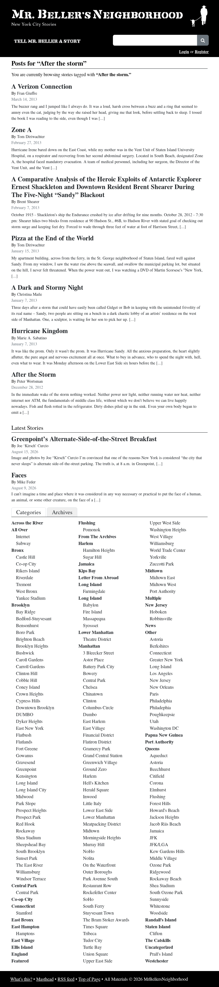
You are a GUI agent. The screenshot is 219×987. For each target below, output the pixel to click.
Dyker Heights (29, 721)
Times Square (95, 926)
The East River (29, 865)
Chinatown (93, 694)
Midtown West (163, 584)
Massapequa (94, 618)
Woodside (159, 913)
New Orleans (162, 687)
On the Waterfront (99, 865)
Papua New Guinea (164, 734)
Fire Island (92, 612)
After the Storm (33, 374)
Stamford (24, 913)
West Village (161, 536)
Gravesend (25, 762)
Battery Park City (98, 666)
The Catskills (158, 940)
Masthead (45, 979)
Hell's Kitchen (96, 783)
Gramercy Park (96, 748)
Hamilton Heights (99, 550)
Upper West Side (165, 523)
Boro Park (25, 632)
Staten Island (158, 926)
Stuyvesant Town (98, 913)
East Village (23, 940)
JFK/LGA (159, 844)
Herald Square (96, 790)
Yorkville (158, 557)
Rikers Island (28, 570)
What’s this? (21, 979)
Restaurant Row (97, 885)
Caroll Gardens (29, 659)
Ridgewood (160, 872)
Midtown (91, 831)
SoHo (88, 899)
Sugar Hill (92, 557)
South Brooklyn (30, 851)
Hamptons (25, 933)
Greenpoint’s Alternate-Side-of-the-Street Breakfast (84, 438)
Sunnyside (159, 899)
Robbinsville (161, 618)
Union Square (95, 954)
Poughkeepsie (162, 714)
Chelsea (90, 687)
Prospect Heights (31, 810)
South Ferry (93, 906)
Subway (23, 543)
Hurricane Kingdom (39, 330)
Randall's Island (161, 919)
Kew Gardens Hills (167, 851)
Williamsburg (28, 872)
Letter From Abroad (98, 577)
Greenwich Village (100, 762)
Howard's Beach (164, 810)
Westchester (156, 960)
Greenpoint (26, 769)
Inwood (90, 796)
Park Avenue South (100, 878)
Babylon (90, 605)
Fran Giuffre (27, 93)
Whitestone (160, 906)
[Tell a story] (60, 40)
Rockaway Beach (165, 878)
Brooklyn (20, 604)
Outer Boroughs (97, 872)
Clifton (156, 933)
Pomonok (91, 529)
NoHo (88, 851)
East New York (30, 728)
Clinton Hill (26, 673)
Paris (154, 694)
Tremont (23, 584)
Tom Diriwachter (31, 136)
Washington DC (164, 728)
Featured (20, 960)
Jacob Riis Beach (165, 824)
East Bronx (22, 919)
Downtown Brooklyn (35, 707)
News (150, 625)
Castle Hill (25, 557)
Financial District (98, 735)
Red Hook (25, 824)
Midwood (24, 796)
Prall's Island (161, 954)
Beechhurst (160, 769)
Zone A (21, 129)
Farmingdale (94, 591)
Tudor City (92, 940)
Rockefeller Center (99, 892)
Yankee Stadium (30, 598)
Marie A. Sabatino (32, 338)
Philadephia (160, 707)
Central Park (24, 885)
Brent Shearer (28, 201)
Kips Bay (87, 570)
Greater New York (166, 659)
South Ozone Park (166, 892)
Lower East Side (98, 810)
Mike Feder (26, 482)
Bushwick (25, 653)
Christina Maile (29, 294)
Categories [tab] (28, 512)
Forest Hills (160, 803)
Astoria (156, 639)
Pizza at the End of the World (52, 238)
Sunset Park (26, 858)
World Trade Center (167, 550)
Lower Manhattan (95, 632)
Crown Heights (29, 694)
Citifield (157, 776)
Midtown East (162, 577)
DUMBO (24, 714)
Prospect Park (28, 817)
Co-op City (26, 564)
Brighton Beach (30, 639)
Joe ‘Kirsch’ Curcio (32, 445)
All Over (19, 529)
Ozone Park (160, 865)
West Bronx (26, 591)
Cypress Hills (28, 701)
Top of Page (89, 979)
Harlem (85, 543)
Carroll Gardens (30, 666)
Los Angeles (161, 673)
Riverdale (24, 577)
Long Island (27, 783)
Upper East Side (97, 961)
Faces (19, 475)
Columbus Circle (98, 707)
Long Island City (31, 790)
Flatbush (23, 735)
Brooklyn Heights (32, 646)
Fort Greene (27, 748)
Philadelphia (161, 701)
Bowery (90, 673)
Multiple (153, 598)
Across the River (27, 522)
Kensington (26, 776)
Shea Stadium (28, 837)
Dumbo (90, 714)
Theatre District (97, 639)
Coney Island (28, 687)
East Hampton (25, 926)
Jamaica (86, 563)
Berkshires (159, 646)
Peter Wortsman (30, 381)
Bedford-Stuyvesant (33, 618)
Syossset (90, 625)
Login (184, 51)
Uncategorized (159, 947)
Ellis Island (22, 947)
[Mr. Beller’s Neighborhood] (109, 16)
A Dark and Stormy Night (47, 287)
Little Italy (92, 803)
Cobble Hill (26, 680)
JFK (153, 837)
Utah (154, 721)
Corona (156, 783)
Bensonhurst (27, 625)
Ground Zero (95, 769)
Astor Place (93, 659)
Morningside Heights (102, 837)
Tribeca (89, 933)
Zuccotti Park (162, 564)
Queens (152, 748)
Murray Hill (93, 844)
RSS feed (66, 979)
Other (151, 632)
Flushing (86, 522)
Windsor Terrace (31, 878)
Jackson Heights (164, 817)
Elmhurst (158, 790)
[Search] (203, 40)
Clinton (89, 701)
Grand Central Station (102, 755)
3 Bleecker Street (98, 653)
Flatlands (24, 742)
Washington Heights (168, 529)
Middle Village (163, 858)
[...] (159, 463)
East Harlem (94, 721)
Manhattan (89, 646)
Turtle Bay (92, 947)
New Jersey (156, 604)
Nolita (88, 858)
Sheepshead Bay (31, 844)
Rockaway (25, 831)
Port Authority (163, 591)
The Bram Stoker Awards (106, 920)
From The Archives (97, 536)
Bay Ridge (25, 612)
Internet (23, 536)
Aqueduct (158, 755)
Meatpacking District (102, 824)
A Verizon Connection (41, 86)
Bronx (17, 550)
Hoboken (158, 612)
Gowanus (24, 755)
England (19, 953)
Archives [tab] (62, 512)
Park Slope (26, 803)
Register (202, 51)
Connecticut (23, 906)
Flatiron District (97, 742)
